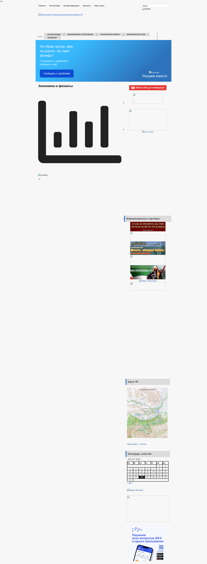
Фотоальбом (54, 6)
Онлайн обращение (71, 6)
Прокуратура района (110, 34)
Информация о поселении (80, 34)
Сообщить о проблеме (57, 73)
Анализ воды (54, 34)
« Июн (129, 483)
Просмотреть (132, 444)
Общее (39, 36)
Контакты (87, 6)
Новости (42, 6)
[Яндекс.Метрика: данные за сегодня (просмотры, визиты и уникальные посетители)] (135, 490)
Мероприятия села (136, 34)
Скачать (143, 444)
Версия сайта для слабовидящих (150, 87)
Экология (52, 37)
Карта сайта (99, 6)
